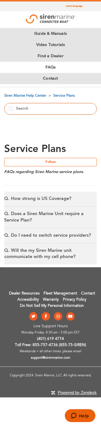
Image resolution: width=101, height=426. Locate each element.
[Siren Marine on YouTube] (70, 317)
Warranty (51, 300)
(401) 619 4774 (50, 339)
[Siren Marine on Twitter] (33, 317)
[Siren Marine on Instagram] (58, 317)
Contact (88, 294)
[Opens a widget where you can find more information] (80, 416)
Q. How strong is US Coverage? (37, 199)
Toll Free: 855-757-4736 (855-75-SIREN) (50, 345)
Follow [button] (50, 162)
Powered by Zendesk (77, 392)
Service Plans (64, 96)
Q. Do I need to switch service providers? (47, 235)
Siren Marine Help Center (25, 96)
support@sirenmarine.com (50, 358)
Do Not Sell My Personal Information (52, 306)
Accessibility (28, 300)
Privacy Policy (74, 300)
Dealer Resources (24, 294)
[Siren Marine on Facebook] (46, 317)
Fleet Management (60, 294)
